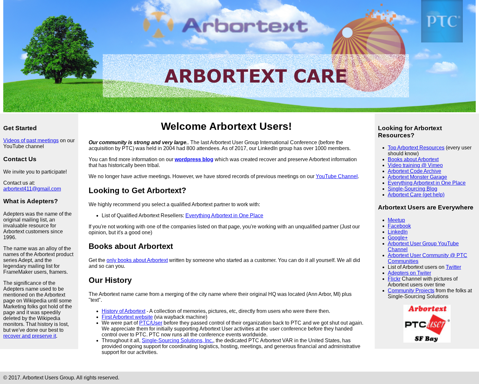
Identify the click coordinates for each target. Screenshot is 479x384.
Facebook (399, 226)
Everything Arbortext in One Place (427, 183)
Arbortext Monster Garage (417, 177)
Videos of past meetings (31, 140)
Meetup (396, 220)
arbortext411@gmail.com (32, 189)
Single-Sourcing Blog (412, 189)
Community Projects (411, 290)
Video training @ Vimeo (415, 165)
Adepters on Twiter (409, 273)
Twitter (453, 267)
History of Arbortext (123, 311)
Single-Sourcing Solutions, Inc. (177, 340)
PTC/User (150, 323)
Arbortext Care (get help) (416, 194)
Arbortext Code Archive (414, 171)
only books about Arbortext (137, 260)
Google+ (398, 237)
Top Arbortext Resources (416, 147)
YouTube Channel (337, 176)
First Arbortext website (127, 317)
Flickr (394, 279)
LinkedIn (398, 232)
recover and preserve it (29, 336)
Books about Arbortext (413, 159)
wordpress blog (194, 159)
